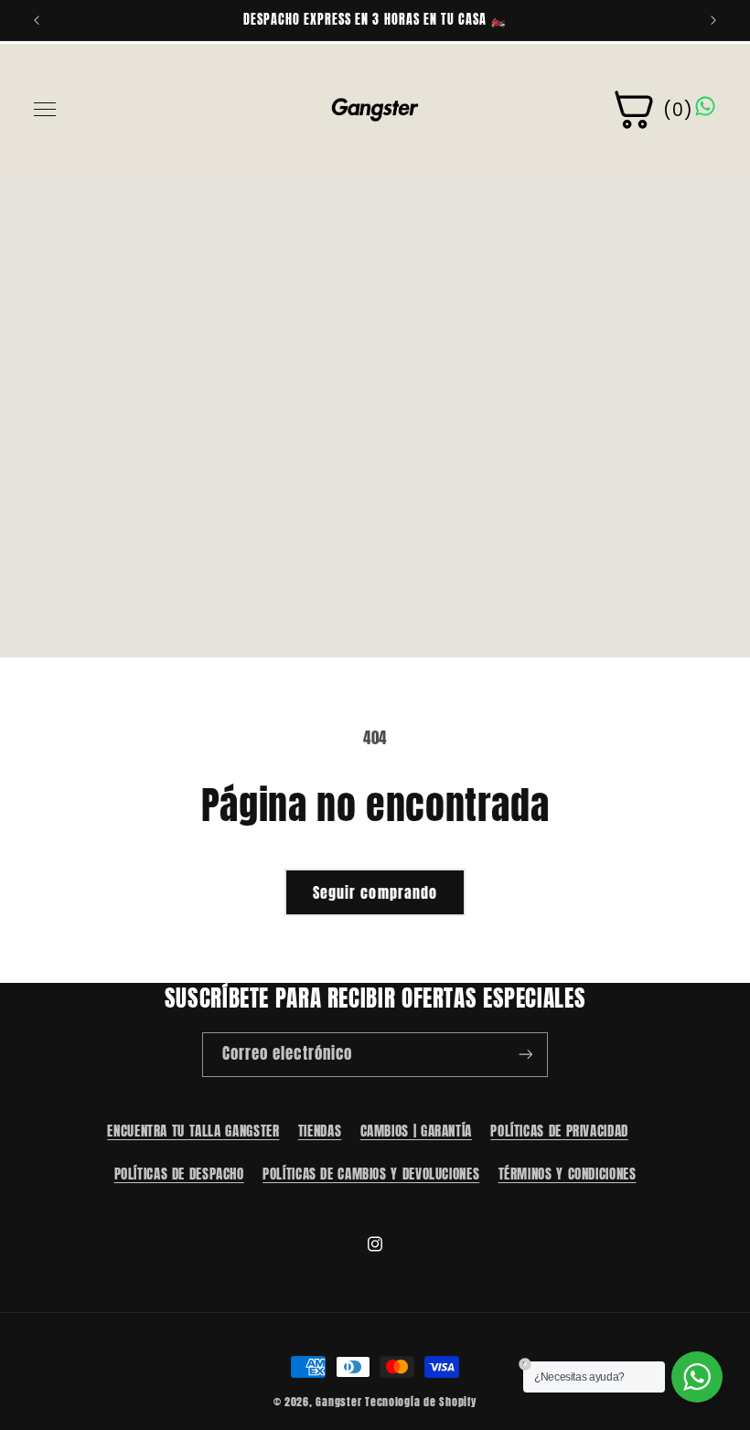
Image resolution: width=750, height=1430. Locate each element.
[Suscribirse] (526, 1054)
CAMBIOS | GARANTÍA (416, 1131)
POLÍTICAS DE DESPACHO (179, 1174)
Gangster (338, 1401)
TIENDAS (319, 1131)
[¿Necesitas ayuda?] (697, 1377)
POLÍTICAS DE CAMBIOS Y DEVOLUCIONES (370, 1174)
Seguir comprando (375, 892)
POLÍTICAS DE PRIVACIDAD (559, 1131)
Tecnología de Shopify (421, 1401)
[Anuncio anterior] (36, 20)
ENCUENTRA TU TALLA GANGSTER (193, 1131)
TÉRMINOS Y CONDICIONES (567, 1174)
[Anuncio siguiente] (713, 20)
